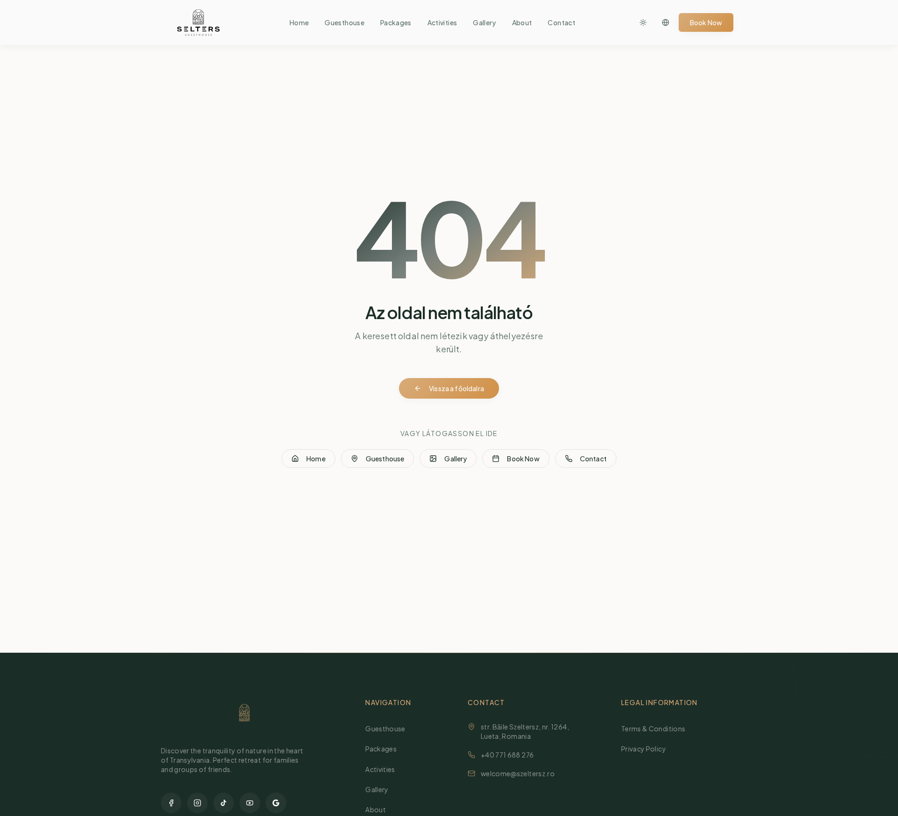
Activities (442, 22)
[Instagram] (197, 803)
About (522, 22)
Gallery (484, 22)
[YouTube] (249, 803)
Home (299, 22)
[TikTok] (223, 803)
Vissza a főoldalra (456, 388)
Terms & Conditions (653, 728)
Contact (561, 22)
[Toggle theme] (643, 22)
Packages (396, 22)
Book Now (706, 22)
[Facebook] (171, 803)
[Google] (276, 803)
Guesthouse (344, 22)
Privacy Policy (643, 748)
